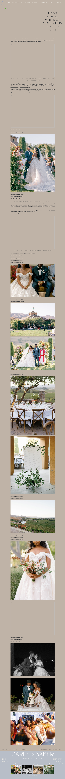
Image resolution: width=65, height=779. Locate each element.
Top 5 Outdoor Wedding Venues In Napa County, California (20, 749)
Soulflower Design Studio (30, 85)
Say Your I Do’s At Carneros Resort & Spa (50, 749)
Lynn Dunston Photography (25, 87)
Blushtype (36, 85)
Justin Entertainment (48, 85)
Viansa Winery (27, 38)
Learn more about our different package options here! (19, 213)
